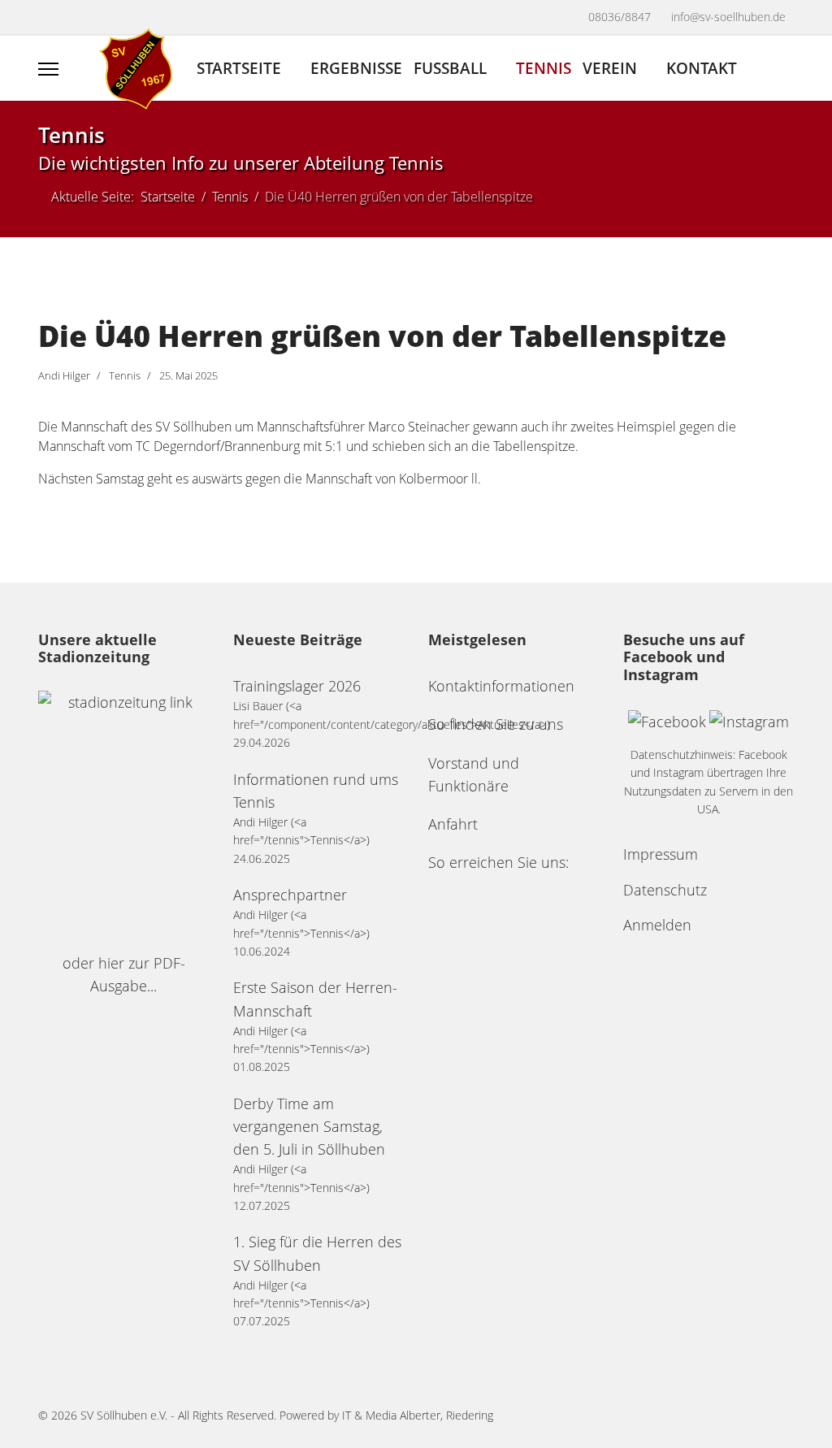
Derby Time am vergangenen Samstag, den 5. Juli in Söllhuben (309, 1126)
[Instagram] (80, 19)
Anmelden (657, 924)
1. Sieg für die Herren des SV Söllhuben (317, 1253)
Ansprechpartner (290, 894)
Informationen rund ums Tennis (315, 791)
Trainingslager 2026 (297, 686)
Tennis (543, 68)
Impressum (660, 854)
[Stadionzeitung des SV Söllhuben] (123, 815)
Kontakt (701, 68)
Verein (610, 68)
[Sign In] (787, 69)
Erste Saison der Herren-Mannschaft (315, 999)
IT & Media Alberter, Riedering (417, 1415)
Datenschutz (665, 890)
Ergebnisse (356, 68)
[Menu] (48, 69)
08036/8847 (619, 16)
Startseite (239, 68)
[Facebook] (46, 19)
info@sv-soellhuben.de (728, 16)
